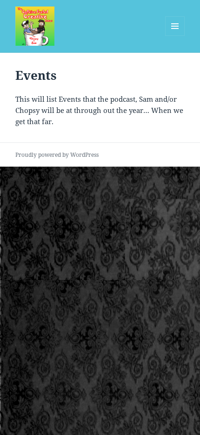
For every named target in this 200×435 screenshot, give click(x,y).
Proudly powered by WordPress (57, 155)
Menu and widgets (175, 35)
